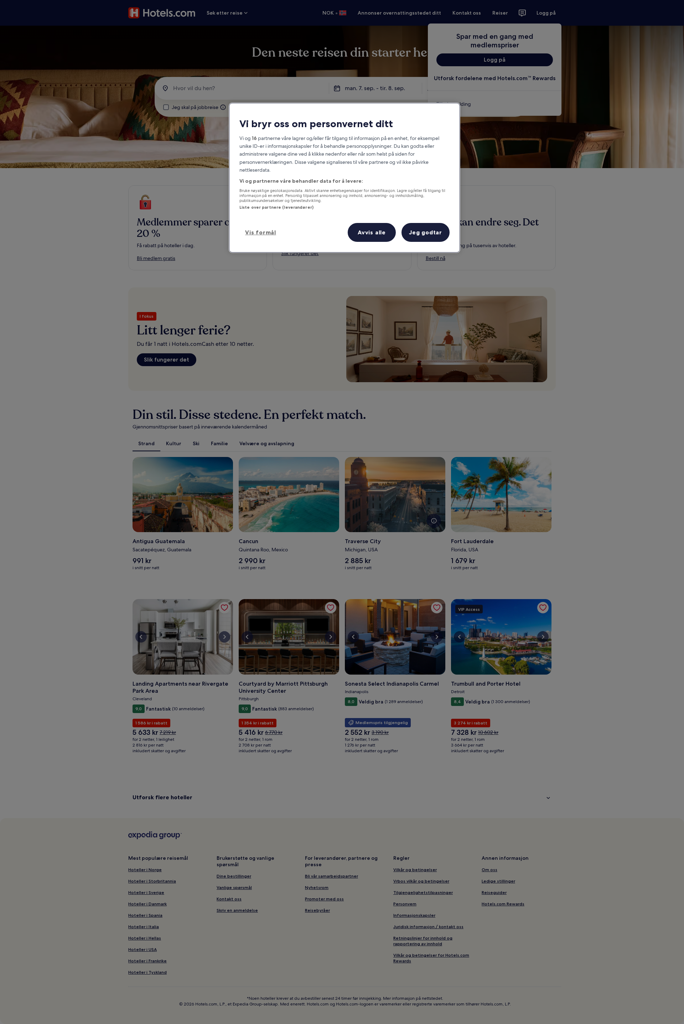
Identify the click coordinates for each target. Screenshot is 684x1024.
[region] (344, 178)
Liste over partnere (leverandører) (276, 207)
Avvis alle (372, 232)
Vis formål (260, 232)
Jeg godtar (425, 232)
